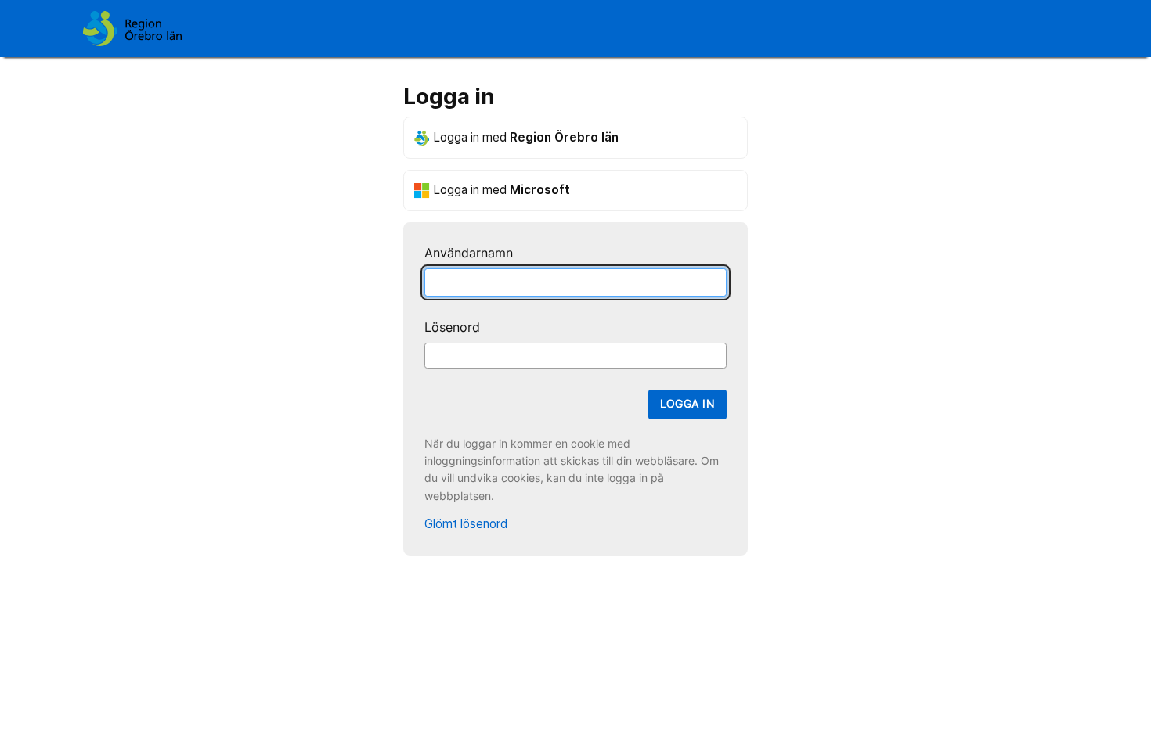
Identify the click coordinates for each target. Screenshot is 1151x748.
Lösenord (452, 327)
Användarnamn (468, 253)
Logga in (687, 403)
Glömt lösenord (465, 523)
